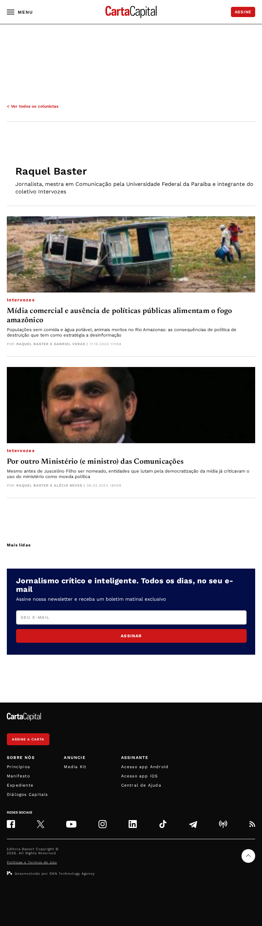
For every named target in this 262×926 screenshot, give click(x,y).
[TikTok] (163, 824)
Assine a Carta (28, 739)
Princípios (18, 766)
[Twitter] (40, 824)
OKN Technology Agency (72, 873)
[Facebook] (11, 824)
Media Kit (75, 766)
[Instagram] (102, 824)
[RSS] (252, 824)
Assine (243, 12)
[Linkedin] (133, 824)
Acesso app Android (145, 766)
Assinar (131, 636)
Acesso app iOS (139, 776)
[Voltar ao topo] (248, 856)
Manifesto (18, 776)
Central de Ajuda (141, 785)
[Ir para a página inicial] (131, 12)
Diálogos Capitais (27, 794)
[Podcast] (223, 824)
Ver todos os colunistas (34, 106)
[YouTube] (71, 824)
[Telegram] (193, 824)
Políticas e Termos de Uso (32, 862)
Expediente (20, 785)
